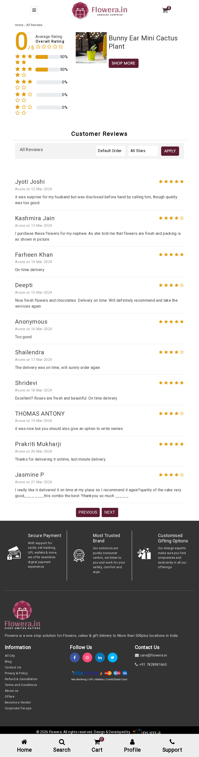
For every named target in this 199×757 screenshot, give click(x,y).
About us (11, 691)
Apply (170, 151)
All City (10, 655)
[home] (99, 10)
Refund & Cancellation (21, 679)
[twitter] (114, 657)
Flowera (55, 732)
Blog (8, 661)
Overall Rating (50, 41)
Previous (88, 512)
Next (109, 512)
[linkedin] (101, 657)
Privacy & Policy (16, 673)
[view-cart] (165, 10)
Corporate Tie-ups (18, 708)
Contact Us (13, 667)
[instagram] (89, 657)
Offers (9, 696)
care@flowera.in (153, 655)
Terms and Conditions (21, 685)
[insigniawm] (147, 732)
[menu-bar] (34, 10)
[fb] (76, 657)
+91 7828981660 (152, 664)
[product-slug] (91, 47)
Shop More (123, 63)
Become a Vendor (18, 702)
